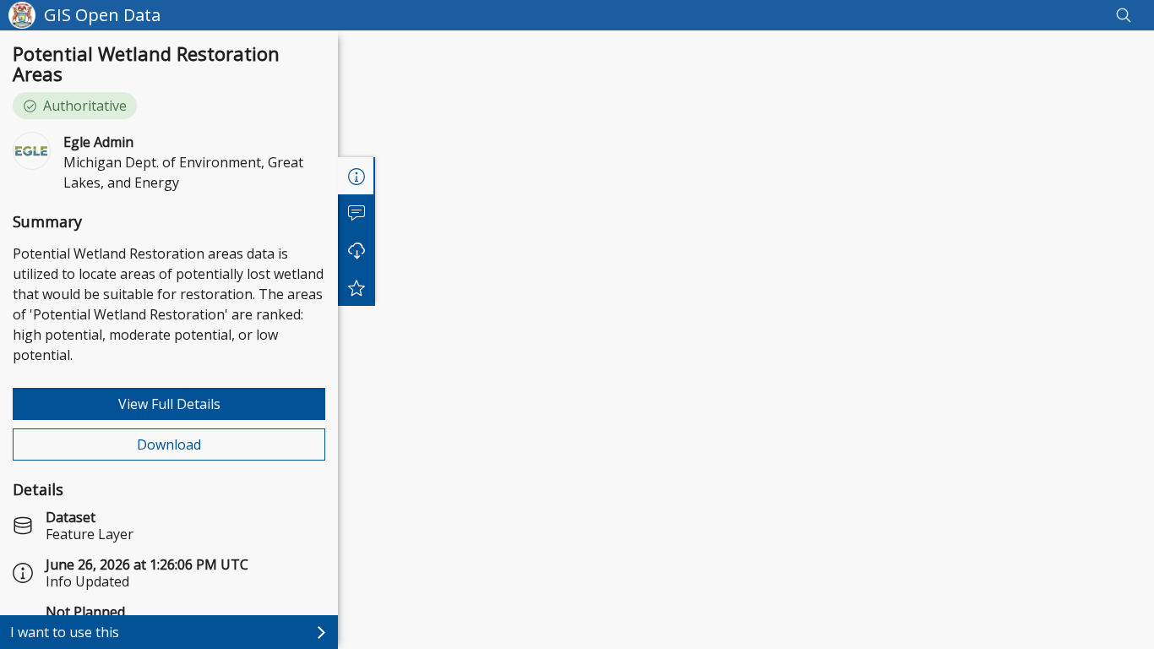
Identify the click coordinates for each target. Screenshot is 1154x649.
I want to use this (64, 632)
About (356, 175)
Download (169, 444)
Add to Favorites (356, 287)
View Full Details (169, 404)
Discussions (356, 213)
